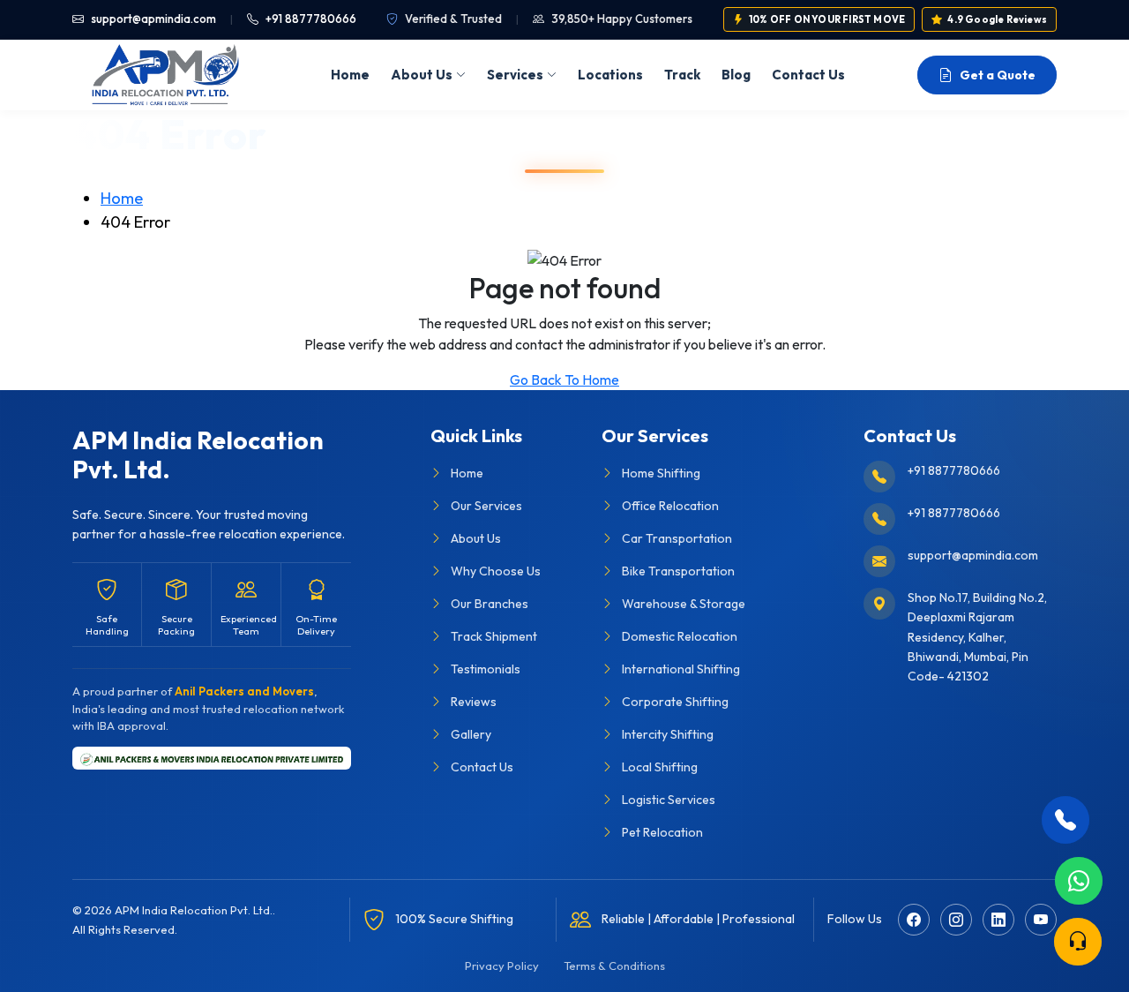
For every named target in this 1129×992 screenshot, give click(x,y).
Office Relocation (670, 506)
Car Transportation (677, 538)
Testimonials (485, 669)
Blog (736, 74)
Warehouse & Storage (683, 604)
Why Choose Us (496, 571)
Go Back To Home (564, 379)
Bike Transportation (678, 571)
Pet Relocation (662, 832)
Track (682, 74)
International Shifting (681, 669)
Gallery (471, 734)
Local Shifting (660, 767)
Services (515, 74)
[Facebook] (914, 920)
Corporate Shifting (675, 702)
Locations (610, 74)
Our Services (486, 506)
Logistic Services (668, 800)
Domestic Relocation (679, 636)
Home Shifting (661, 473)
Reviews (474, 702)
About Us (421, 74)
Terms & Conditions (614, 965)
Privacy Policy (502, 965)
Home (350, 74)
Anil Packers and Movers (244, 691)
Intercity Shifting (668, 734)
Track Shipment (494, 636)
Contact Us (808, 74)
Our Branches (489, 604)
